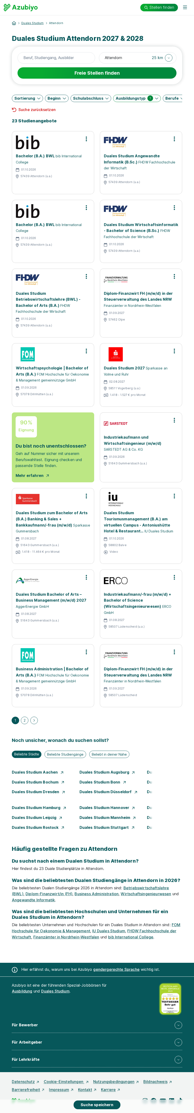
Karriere (108, 1089)
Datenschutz (23, 1081)
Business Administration (97, 893)
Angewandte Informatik (33, 900)
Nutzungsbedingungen (113, 1081)
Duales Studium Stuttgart (104, 827)
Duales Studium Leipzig (34, 817)
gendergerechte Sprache (116, 969)
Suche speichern (97, 1104)
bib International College (130, 937)
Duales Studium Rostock (36, 827)
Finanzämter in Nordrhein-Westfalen (66, 937)
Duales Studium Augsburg (104, 772)
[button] (162, 57)
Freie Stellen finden (97, 73)
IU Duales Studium (108, 931)
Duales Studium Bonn (100, 782)
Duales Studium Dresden (36, 791)
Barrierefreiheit (26, 1089)
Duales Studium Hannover (104, 807)
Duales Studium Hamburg (37, 807)
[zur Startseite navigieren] (14, 23)
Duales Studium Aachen (35, 772)
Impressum (59, 1089)
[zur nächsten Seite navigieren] (34, 720)
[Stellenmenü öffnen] (86, 139)
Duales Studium (32, 23)
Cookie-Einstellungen (64, 1081)
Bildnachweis (155, 1081)
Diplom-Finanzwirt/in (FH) (49, 893)
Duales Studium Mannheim (105, 817)
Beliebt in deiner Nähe (109, 754)
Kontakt (85, 1089)
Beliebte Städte (26, 754)
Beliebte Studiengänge (65, 754)
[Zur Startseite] (21, 7)
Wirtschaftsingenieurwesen (146, 893)
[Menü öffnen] (185, 7)
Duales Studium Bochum (36, 782)
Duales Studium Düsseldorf (106, 791)
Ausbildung (22, 991)
